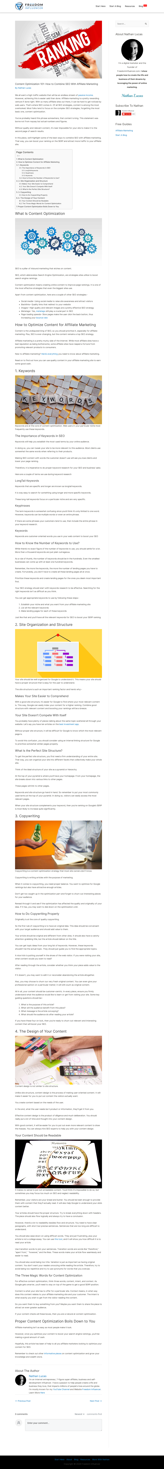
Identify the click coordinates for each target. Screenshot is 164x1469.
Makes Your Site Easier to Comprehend (37, 184)
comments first (94, 1414)
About (69, 1459)
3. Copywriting (24, 192)
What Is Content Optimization (30, 159)
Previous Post (23, 1401)
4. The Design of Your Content (31, 198)
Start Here (59, 1459)
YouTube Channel (61, 1389)
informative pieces (52, 1353)
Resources (85, 1459)
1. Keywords (23, 165)
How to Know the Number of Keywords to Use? (40, 178)
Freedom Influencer (91, 1389)
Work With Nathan (101, 1459)
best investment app (69, 724)
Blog (76, 1459)
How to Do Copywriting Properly (34, 195)
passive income (85, 95)
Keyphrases (30, 173)
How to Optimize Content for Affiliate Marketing (39, 162)
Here (42, 1393)
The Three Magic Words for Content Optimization (41, 204)
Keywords (29, 175)
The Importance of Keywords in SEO (36, 168)
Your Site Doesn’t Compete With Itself (37, 186)
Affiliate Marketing (124, 130)
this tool (58, 1239)
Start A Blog (121, 135)
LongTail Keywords (31, 170)
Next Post (96, 1401)
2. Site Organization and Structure (33, 181)
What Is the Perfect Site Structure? (36, 189)
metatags (40, 311)
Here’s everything (49, 354)
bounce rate (42, 318)
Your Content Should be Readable (35, 201)
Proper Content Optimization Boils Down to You (38, 206)
